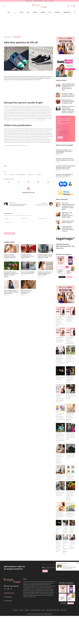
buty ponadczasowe (21, 174)
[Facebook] (68, 6)
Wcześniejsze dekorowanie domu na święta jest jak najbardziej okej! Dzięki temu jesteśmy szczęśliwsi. (70, 495)
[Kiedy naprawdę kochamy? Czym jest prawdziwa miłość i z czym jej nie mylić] (58, 537)
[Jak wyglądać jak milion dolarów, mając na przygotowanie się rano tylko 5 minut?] (70, 332)
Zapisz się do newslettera (52, 610)
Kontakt (45, 0)
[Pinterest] (71, 6)
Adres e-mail (24, 218)
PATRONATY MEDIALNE (35, 610)
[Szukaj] (74, 12)
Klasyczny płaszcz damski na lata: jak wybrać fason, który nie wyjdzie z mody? (11, 292)
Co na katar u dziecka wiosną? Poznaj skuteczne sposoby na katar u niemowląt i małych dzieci (65, 167)
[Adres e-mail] (48, 182)
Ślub (28, 12)
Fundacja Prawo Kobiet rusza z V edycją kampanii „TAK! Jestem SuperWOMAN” (64, 151)
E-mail (59, 127)
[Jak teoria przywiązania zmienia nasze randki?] (60, 370)
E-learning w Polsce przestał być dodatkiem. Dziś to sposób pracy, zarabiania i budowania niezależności (60, 458)
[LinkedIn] (28, 182)
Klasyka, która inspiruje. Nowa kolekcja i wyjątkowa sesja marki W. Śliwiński (45, 273)
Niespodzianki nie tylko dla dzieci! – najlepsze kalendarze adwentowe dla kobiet (60, 515)
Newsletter (51, 0)
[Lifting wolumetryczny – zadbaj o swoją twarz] (58, 222)
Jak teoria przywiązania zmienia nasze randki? (60, 377)
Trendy (18, 36)
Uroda (21, 12)
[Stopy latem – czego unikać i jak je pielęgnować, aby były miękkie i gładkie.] (58, 214)
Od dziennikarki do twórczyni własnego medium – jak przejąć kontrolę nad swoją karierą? (70, 435)
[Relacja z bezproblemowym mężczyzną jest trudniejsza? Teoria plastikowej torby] (65, 537)
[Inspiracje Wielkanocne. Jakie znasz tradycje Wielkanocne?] (60, 485)
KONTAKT (15, 610)
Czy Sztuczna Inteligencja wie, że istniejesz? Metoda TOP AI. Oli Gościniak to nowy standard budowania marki (60, 437)
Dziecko (35, 12)
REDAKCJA (21, 610)
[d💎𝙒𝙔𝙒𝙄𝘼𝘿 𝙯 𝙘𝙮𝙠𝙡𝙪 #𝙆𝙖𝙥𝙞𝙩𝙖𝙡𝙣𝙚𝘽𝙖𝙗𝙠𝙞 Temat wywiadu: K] (60, 260)
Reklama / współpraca (38, 0)
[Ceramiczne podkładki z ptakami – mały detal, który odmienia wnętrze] (70, 469)
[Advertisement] (39, 23)
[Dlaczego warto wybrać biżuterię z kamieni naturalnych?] (28, 284)
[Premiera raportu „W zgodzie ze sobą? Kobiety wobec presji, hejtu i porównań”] (70, 370)
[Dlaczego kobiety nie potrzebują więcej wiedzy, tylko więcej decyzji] (60, 332)
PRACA (43, 610)
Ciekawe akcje (66, 12)
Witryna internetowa (42, 218)
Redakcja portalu (28, 0)
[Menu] (4, 5)
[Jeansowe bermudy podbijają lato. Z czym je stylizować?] (28, 266)
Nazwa (6, 218)
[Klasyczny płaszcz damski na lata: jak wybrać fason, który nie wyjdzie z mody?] (11, 284)
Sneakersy (38, 174)
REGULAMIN (63, 610)
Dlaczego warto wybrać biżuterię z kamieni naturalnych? (26, 292)
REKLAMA (27, 610)
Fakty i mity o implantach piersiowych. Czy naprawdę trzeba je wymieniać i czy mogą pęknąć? (68, 206)
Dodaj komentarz (8, 222)
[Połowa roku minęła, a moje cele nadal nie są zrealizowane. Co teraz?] (70, 448)
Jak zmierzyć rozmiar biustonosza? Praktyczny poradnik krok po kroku (10, 256)
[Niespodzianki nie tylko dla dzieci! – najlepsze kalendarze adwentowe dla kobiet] (60, 506)
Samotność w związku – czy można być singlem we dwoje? (65, 529)
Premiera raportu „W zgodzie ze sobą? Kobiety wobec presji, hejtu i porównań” (70, 379)
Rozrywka (57, 12)
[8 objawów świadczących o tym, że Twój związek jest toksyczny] (72, 537)
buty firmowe (12, 174)
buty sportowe (31, 174)
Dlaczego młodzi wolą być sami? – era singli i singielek (72, 529)
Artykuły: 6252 (28, 195)
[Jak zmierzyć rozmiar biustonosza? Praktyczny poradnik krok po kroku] (11, 248)
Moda (14, 12)
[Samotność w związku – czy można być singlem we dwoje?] (70, 388)
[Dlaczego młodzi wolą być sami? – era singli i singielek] (72, 523)
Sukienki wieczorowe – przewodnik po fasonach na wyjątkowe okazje (27, 256)
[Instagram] (74, 6)
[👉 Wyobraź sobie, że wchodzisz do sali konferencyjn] (70, 270)
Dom (50, 12)
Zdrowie (43, 12)
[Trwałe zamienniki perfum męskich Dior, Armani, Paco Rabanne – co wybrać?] (58, 228)
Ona (9, 12)
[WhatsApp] (38, 182)
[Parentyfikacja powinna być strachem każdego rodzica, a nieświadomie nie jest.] (70, 349)
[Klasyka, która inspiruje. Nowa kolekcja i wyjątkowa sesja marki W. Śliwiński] (45, 266)
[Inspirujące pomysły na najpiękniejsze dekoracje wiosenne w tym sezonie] (70, 506)
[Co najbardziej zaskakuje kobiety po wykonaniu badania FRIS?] (70, 311)
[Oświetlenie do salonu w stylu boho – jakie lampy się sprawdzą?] (60, 469)
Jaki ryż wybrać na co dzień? (68, 565)
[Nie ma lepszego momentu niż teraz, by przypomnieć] (60, 270)
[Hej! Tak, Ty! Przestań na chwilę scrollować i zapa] (70, 260)
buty (6, 174)
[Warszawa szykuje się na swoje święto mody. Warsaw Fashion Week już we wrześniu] (45, 248)
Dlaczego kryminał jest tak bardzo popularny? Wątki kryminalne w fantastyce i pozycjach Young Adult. (60, 321)
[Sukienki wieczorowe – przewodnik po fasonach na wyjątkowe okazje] (28, 248)
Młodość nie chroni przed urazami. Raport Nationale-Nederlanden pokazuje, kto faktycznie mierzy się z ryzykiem (68, 109)
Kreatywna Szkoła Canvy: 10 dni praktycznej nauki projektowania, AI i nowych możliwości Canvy (68, 87)
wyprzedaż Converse (30, 119)
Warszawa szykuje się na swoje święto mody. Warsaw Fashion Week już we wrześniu (45, 256)
